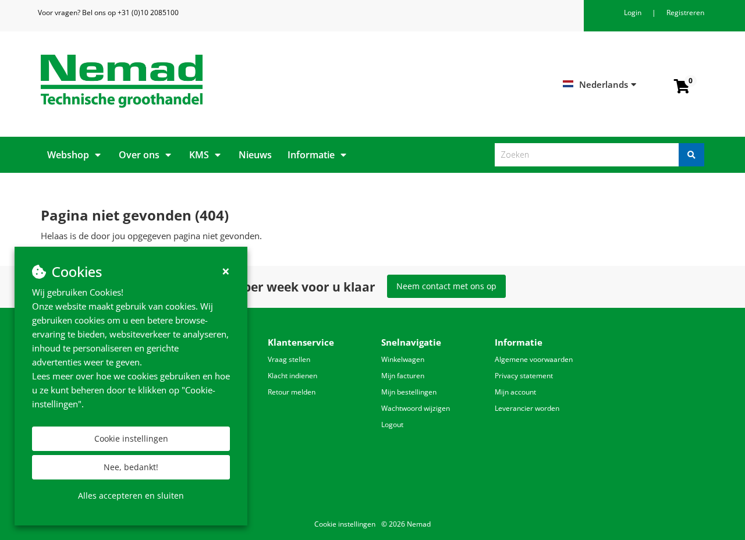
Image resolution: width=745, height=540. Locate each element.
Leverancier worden (527, 408)
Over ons (139, 154)
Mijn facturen (402, 376)
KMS (199, 154)
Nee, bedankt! (131, 466)
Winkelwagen (402, 359)
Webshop (68, 154)
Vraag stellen (289, 359)
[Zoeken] (691, 154)
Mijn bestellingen (409, 392)
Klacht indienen (292, 376)
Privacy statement (524, 376)
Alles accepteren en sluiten (131, 495)
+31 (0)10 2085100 (148, 12)
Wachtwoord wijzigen (415, 408)
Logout (392, 424)
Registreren (685, 12)
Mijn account (515, 392)
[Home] (202, 81)
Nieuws (255, 154)
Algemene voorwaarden (534, 359)
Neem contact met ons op (446, 286)
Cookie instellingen (131, 438)
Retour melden (291, 392)
